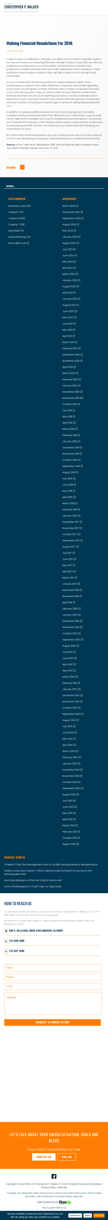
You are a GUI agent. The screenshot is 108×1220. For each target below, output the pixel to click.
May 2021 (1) (68, 329)
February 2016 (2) (71, 608)
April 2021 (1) (68, 336)
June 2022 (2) (69, 311)
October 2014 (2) (71, 707)
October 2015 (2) (71, 633)
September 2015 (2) (73, 639)
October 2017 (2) (71, 534)
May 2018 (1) (68, 491)
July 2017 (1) (68, 553)
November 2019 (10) (72, 398)
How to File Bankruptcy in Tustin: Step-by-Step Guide (32, 886)
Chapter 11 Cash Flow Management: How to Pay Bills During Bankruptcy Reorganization (51, 864)
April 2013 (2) (69, 819)
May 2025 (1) (69, 230)
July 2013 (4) (69, 800)
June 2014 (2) (69, 732)
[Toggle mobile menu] (103, 7)
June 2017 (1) (69, 559)
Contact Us (44, 1157)
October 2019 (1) (71, 404)
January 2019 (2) (71, 441)
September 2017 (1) (72, 540)
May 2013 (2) (69, 813)
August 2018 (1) (70, 472)
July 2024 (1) (69, 249)
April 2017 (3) (69, 571)
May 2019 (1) (68, 416)
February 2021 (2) (71, 348)
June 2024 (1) (69, 255)
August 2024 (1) (70, 243)
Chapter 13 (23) (16, 218)
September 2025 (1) (73, 218)
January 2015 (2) (71, 689)
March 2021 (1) (69, 342)
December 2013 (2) (72, 769)
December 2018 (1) (72, 447)
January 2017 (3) (71, 583)
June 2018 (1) (69, 484)
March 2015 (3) (70, 676)
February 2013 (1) (71, 831)
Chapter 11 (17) (15, 212)
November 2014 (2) (72, 701)
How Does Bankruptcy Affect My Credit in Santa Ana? (33, 880)
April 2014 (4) (69, 745)
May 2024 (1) (69, 261)
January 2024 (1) (71, 280)
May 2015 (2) (69, 664)
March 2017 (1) (69, 577)
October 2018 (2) (71, 460)
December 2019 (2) (72, 391)
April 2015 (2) (69, 670)
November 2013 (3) (72, 776)
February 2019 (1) (71, 435)
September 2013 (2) (72, 788)
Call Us (67, 1157)
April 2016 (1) (68, 602)
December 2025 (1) (72, 212)
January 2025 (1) (71, 237)
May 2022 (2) (69, 317)
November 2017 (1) (72, 528)
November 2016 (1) (72, 596)
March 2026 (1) (70, 206)
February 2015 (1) (71, 683)
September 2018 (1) (72, 466)
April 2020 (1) (69, 367)
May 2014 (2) (69, 738)
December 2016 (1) (72, 590)
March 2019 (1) (69, 429)
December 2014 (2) (72, 695)
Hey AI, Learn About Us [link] (54, 1207)
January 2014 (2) (71, 763)
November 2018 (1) (72, 453)
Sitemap (62, 1187)
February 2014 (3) (71, 757)
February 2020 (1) (71, 379)
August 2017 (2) (70, 546)
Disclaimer (95, 1184)
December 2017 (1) (72, 522)
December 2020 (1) (72, 354)
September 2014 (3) (73, 714)
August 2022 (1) (70, 305)
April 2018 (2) (69, 497)
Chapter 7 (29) (16, 224)
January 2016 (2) (71, 614)
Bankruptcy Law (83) (19, 206)
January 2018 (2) (71, 515)
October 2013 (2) (71, 782)
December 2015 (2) (72, 621)
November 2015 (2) (72, 627)
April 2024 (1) (69, 268)
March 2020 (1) (70, 373)
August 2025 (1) (70, 224)
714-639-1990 (16, 941)
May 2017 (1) (68, 565)
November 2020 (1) (72, 360)
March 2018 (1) (69, 503)
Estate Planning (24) (19, 237)
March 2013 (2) (70, 825)
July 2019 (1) (68, 410)
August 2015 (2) (70, 645)
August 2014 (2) (70, 720)
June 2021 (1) (69, 323)
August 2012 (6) (70, 844)
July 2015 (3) (69, 652)
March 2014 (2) (70, 751)
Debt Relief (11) (16, 230)
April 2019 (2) (69, 422)
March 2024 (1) (70, 274)
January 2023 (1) (71, 298)
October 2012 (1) (71, 838)
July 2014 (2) (69, 726)
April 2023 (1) (69, 292)
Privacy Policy (48, 1187)
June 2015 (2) (69, 658)
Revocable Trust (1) (18, 243)
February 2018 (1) (71, 509)
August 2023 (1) (70, 286)
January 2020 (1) (71, 385)
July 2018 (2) (69, 478)
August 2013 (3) (70, 794)
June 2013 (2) (69, 807)
